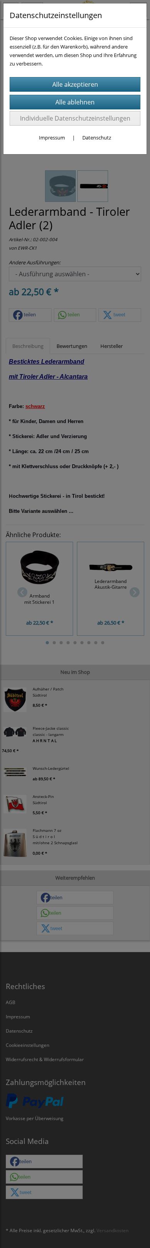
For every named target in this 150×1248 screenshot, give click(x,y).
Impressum (52, 137)
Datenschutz (96, 137)
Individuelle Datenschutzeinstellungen (75, 118)
